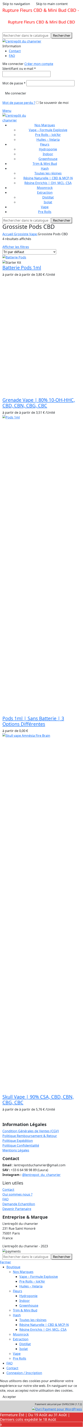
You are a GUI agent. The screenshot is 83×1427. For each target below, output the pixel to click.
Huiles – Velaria (48, 139)
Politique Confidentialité (20, 1145)
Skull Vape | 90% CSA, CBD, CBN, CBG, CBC (38, 1100)
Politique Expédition (17, 1140)
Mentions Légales (15, 1150)
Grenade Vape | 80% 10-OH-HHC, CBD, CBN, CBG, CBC (38, 403)
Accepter (9, 1397)
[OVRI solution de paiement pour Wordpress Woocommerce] (57, 1409)
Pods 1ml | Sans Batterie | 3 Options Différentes (33, 721)
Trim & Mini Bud (25, 1310)
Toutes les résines (48, 173)
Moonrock (21, 1334)
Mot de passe (14, 83)
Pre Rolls (19, 1358)
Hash (17, 1315)
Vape (17, 1353)
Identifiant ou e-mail (19, 68)
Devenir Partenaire (16, 1209)
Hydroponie (48, 149)
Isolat (48, 202)
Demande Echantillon (18, 1204)
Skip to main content (52, 4)
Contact (8, 1189)
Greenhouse (47, 159)
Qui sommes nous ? (17, 1194)
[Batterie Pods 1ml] (14, 257)
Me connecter (15, 93)
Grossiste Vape (26, 234)
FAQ (5, 1199)
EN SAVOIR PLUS (19, 15)
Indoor (48, 154)
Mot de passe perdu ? (18, 102)
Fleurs (17, 1291)
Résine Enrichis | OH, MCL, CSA (48, 183)
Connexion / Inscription (24, 1373)
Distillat (48, 197)
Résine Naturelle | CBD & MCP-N (48, 178)
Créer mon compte (38, 64)
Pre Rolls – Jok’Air (48, 135)
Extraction (20, 1339)
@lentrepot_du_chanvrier (41, 1175)
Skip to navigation (16, 4)
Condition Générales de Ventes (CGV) (30, 1131)
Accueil (8, 234)
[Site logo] (21, 41)
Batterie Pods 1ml (21, 267)
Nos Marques (23, 1272)
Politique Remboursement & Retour (29, 1136)
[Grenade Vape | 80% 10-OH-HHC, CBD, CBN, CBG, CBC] (32, 306)
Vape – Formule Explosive (48, 130)
